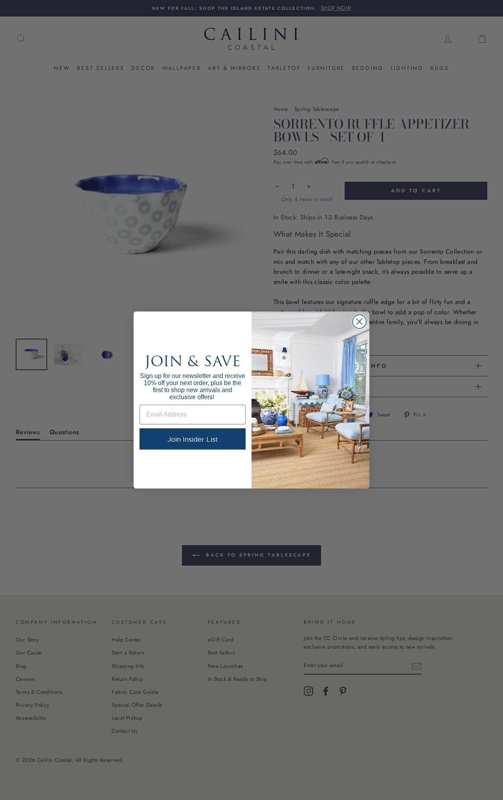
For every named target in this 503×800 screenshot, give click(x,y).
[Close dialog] (359, 321)
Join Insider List (192, 439)
